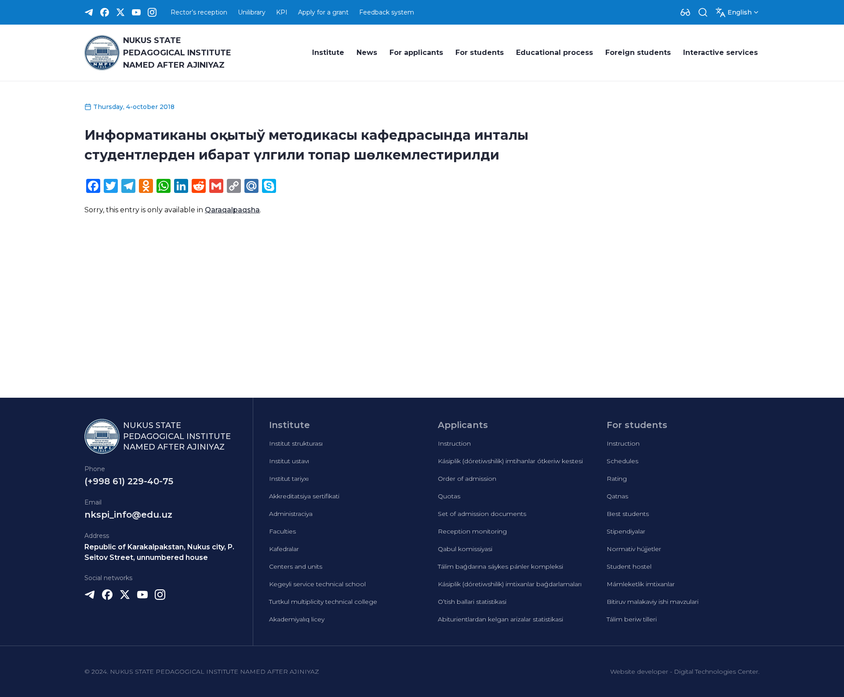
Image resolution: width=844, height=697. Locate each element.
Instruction (454, 443)
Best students (628, 514)
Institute (328, 52)
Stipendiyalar (626, 531)
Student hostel (629, 566)
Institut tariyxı (289, 479)
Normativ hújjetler (634, 549)
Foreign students (638, 52)
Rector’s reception (199, 12)
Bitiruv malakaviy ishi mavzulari (652, 602)
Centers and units (295, 566)
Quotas (449, 496)
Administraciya (291, 514)
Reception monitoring (472, 531)
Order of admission (467, 479)
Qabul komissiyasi (465, 549)
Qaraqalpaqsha (232, 210)
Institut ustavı (289, 461)
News (367, 52)
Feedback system (386, 12)
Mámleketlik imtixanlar (641, 584)
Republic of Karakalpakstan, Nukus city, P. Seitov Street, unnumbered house (159, 552)
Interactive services (720, 52)
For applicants (416, 52)
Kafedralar (284, 549)
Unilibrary (252, 12)
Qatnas (617, 496)
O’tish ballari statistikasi (472, 602)
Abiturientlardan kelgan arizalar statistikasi (500, 619)
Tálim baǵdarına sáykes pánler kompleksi (500, 566)
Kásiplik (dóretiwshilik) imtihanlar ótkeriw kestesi (510, 461)
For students (479, 52)
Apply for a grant (323, 12)
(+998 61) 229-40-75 (128, 481)
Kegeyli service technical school (317, 584)
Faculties (282, 531)
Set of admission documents (482, 514)
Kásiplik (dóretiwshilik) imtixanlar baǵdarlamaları (510, 584)
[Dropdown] (685, 12)
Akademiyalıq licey (296, 619)
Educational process (554, 52)
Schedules (622, 461)
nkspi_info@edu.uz (128, 514)
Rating (617, 479)
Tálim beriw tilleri (632, 619)
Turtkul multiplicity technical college (323, 602)
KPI (281, 12)
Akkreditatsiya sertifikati (304, 496)
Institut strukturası (296, 443)
